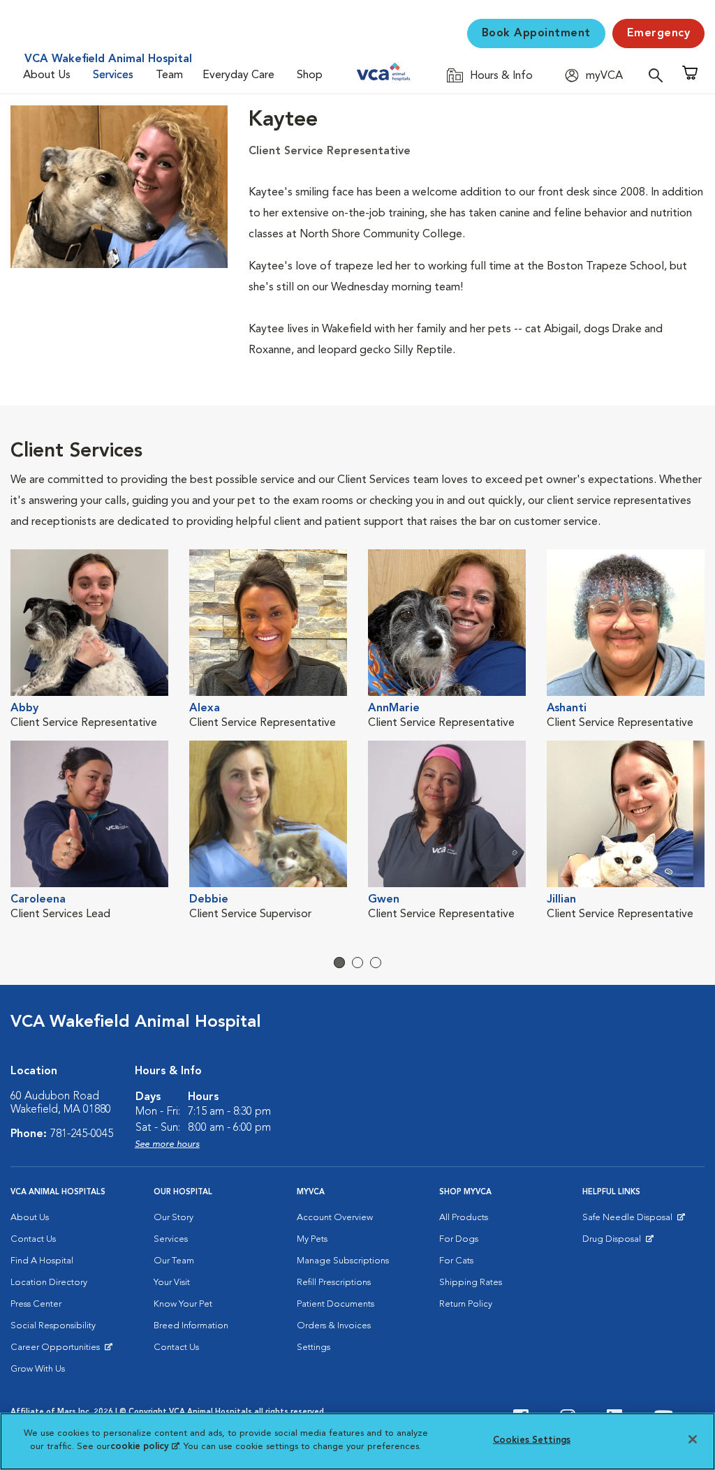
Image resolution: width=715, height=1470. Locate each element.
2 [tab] (357, 962)
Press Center (35, 1304)
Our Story (173, 1217)
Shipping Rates (470, 1282)
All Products (463, 1217)
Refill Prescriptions (334, 1282)
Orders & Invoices (334, 1325)
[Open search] (659, 75)
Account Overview (335, 1217)
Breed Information (191, 1325)
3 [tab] (375, 962)
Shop (310, 75)
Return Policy (465, 1304)
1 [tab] (339, 962)
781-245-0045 (81, 1134)
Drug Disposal (617, 1242)
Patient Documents (335, 1304)
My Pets (312, 1239)
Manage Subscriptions (343, 1260)
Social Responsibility (53, 1325)
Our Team (174, 1260)
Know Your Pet (183, 1304)
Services (113, 75)
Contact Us (33, 1239)
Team (169, 75)
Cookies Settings (531, 1440)
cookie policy (144, 1446)
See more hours (167, 1144)
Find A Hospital (41, 1260)
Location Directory (48, 1282)
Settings (313, 1347)
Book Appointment (536, 33)
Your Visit (172, 1282)
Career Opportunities (57, 1350)
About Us (47, 75)
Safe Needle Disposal (629, 1220)
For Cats (456, 1260)
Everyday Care (238, 75)
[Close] (692, 1439)
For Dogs (458, 1239)
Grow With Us (37, 1369)
